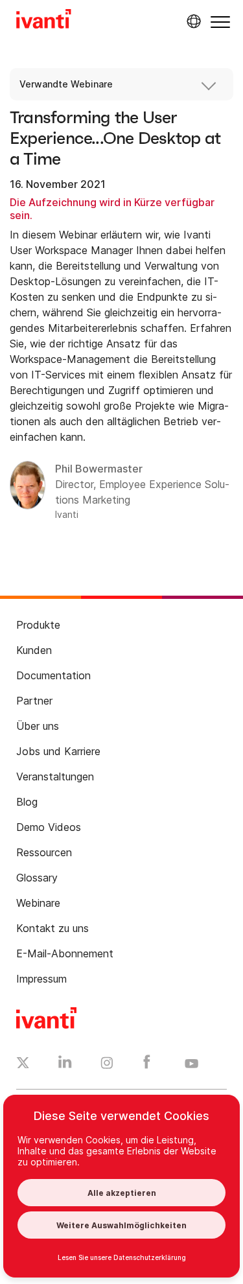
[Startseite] (43, 20)
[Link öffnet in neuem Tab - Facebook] (147, 1064)
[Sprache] (192, 21)
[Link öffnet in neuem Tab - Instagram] (106, 1064)
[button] (220, 21)
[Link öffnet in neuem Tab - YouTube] (191, 1064)
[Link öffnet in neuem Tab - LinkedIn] (65, 1064)
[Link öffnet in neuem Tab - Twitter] (23, 1064)
